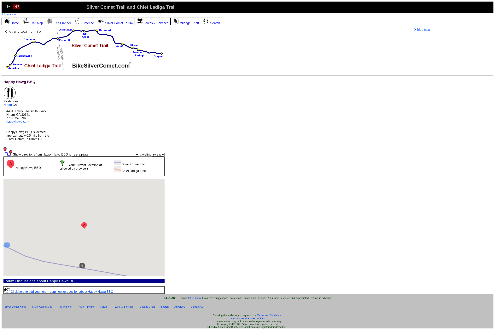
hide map (422, 29)
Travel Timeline (86, 306)
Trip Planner (65, 306)
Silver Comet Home (15, 306)
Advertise (179, 306)
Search (165, 306)
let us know (194, 298)
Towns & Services (123, 306)
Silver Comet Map (42, 306)
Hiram (7, 104)
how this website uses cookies (247, 318)
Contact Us (197, 306)
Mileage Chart (147, 306)
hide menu (9, 14)
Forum (104, 306)
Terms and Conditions (269, 315)
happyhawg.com (17, 121)
